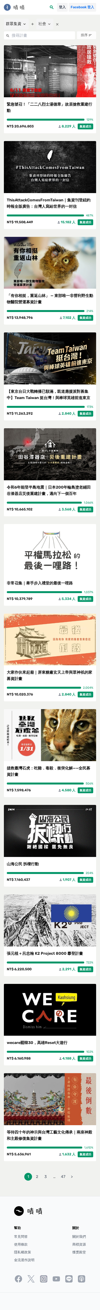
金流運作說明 (24, 1260)
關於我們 (79, 1237)
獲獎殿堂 (79, 1252)
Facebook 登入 (82, 7)
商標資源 (79, 1244)
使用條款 (21, 1244)
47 (63, 1176)
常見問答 (21, 1237)
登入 (62, 7)
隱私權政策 (22, 1252)
